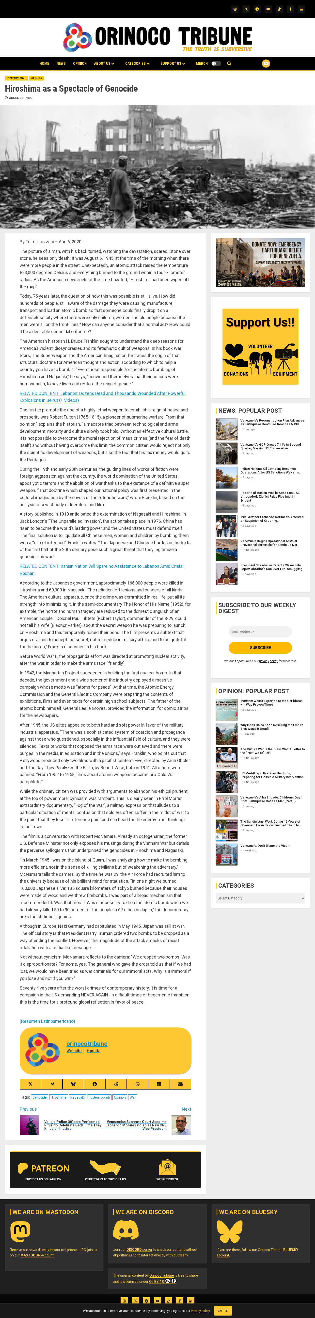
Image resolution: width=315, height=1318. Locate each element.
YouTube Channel (258, 63)
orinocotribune (87, 1043)
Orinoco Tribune (161, 1275)
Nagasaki (77, 1097)
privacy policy (268, 661)
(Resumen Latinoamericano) (47, 1021)
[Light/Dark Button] (216, 63)
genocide (39, 1097)
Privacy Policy (200, 1311)
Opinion (80, 63)
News (61, 63)
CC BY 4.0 (156, 1282)
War (133, 1097)
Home (44, 63)
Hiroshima (58, 1097)
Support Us (170, 63)
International (16, 78)
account (37, 1255)
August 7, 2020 (21, 98)
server (139, 1250)
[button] (229, 64)
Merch (202, 63)
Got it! (223, 1310)
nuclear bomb (99, 1097)
